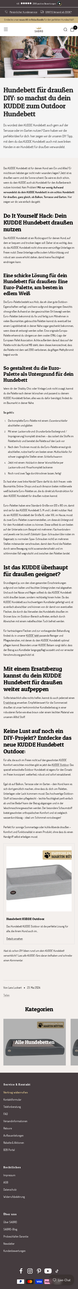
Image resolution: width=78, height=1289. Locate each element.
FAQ (5, 1114)
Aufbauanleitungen (13, 1135)
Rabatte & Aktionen (13, 1142)
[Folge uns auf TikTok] (57, 1270)
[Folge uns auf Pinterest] (39, 1270)
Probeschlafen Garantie (15, 1236)
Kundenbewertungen (14, 1250)
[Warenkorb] (72, 29)
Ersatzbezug (9, 702)
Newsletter (9, 1243)
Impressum (9, 1175)
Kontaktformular (12, 1099)
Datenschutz (10, 1189)
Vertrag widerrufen (15, 1092)
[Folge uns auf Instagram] (30, 1270)
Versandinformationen (15, 1121)
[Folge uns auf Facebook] (21, 1270)
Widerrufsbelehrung (14, 1196)
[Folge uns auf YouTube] (48, 1270)
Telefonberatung (12, 1106)
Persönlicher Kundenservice (23, 12)
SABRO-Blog (10, 1229)
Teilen (6, 995)
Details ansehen (14, 938)
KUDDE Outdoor (60, 765)
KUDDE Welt (32, 635)
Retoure (7, 1128)
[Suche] (65, 29)
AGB (5, 1182)
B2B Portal (9, 1149)
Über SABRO (10, 1222)
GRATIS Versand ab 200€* (58, 12)
